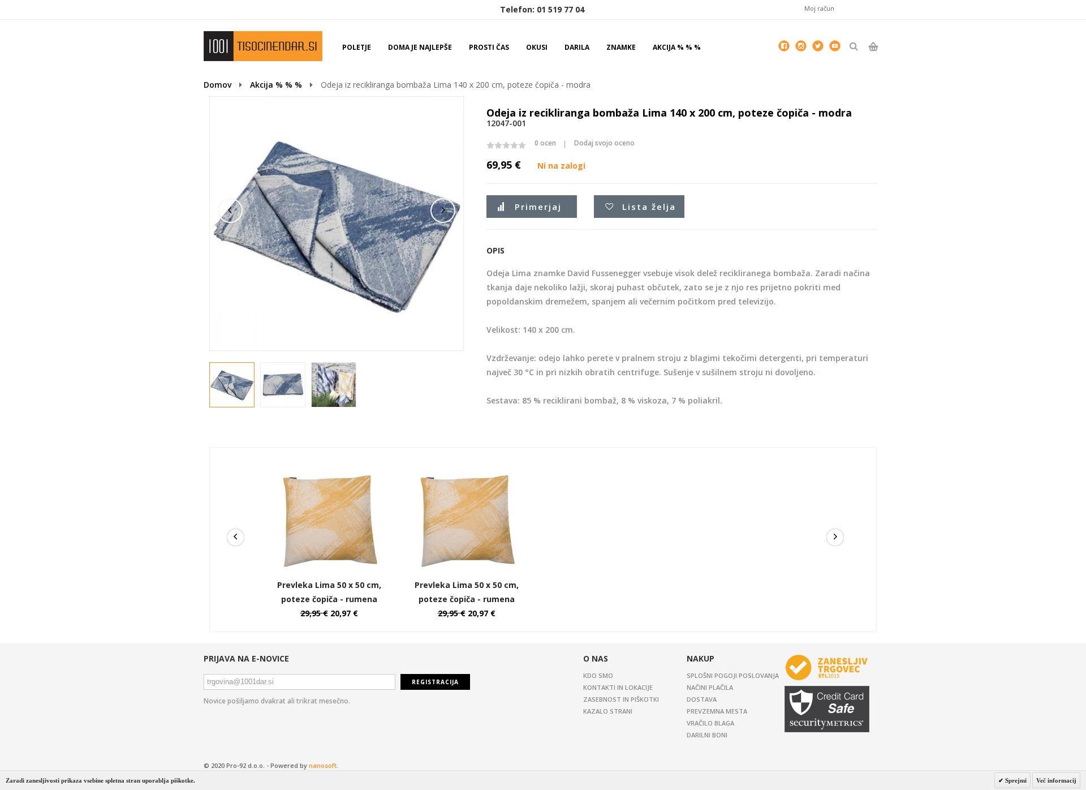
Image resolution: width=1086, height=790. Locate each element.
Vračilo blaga (710, 723)
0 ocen (545, 143)
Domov (217, 84)
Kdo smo (598, 675)
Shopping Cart (873, 56)
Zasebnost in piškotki (621, 699)
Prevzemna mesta (717, 711)
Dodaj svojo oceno (604, 143)
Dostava (702, 699)
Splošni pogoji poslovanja (733, 675)
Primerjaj (538, 206)
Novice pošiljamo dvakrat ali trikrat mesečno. (277, 701)
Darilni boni (707, 735)
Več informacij (1056, 780)
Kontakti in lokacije (618, 687)
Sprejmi (1015, 780)
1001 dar (263, 46)
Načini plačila (710, 687)
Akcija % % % (276, 84)
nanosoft (323, 765)
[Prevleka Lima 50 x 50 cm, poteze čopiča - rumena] (329, 470)
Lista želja (649, 206)
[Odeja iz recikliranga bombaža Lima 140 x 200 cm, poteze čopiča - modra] (232, 385)
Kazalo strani (607, 711)
